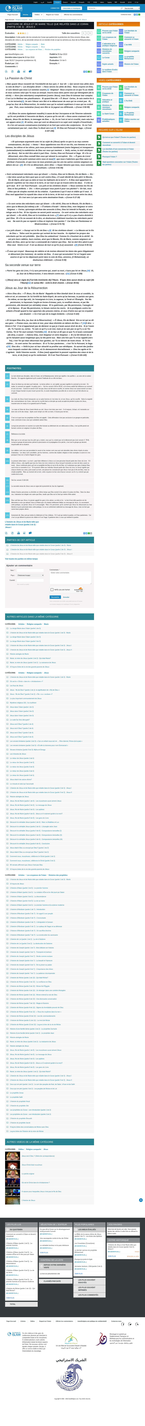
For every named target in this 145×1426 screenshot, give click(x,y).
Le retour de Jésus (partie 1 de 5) (22, 758)
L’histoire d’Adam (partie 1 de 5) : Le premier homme (29, 888)
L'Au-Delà (128, 101)
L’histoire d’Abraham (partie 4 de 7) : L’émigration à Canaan (31, 922)
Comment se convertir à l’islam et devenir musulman (119, 143)
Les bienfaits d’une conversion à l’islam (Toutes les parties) (118, 150)
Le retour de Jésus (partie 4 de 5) (22, 771)
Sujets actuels (107, 64)
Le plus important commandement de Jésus (25, 698)
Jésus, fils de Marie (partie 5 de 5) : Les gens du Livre (29, 818)
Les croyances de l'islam (34, 49)
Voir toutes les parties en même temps (21, 559)
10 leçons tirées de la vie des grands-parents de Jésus (29, 667)
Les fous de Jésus (16, 685)
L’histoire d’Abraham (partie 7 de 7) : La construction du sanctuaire (34, 935)
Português (81, 2)
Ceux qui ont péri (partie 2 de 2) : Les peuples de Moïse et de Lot (33, 1088)
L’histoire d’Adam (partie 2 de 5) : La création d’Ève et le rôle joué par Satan (37, 892)
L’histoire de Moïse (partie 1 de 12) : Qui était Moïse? (29, 978)
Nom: (13, 570)
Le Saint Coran (108, 114)
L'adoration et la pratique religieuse (109, 45)
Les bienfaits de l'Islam (130, 88)
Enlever (137, 1251)
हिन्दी (116, 2)
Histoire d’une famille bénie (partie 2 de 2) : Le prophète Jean (32, 1033)
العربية (42, 2)
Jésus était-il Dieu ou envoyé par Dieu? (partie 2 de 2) (29, 852)
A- (83, 33)
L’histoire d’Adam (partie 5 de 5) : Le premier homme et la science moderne (37, 905)
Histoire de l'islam (131, 64)
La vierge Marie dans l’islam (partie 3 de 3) (25, 641)
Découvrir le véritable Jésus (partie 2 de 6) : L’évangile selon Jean (33, 826)
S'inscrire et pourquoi (71, 8)
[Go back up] (141, 1200)
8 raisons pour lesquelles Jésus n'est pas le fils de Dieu (41, 1191)
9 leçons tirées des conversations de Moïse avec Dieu (29, 1127)
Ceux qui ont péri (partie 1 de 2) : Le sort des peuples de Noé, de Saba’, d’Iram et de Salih (42, 1084)
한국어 (130, 2)
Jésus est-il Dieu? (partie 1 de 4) (21, 724)
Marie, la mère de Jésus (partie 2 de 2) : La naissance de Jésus (33, 662)
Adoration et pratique (107, 101)
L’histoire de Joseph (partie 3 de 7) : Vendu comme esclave (31, 956)
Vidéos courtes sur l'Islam (131, 120)
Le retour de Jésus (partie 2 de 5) (22, 762)
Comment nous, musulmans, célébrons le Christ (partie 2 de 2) (32, 861)
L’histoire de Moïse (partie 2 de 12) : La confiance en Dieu (31, 982)
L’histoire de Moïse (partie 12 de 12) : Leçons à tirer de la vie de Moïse (35, 1024)
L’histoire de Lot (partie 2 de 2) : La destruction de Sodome (31, 943)
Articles (25, 14)
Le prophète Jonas (16, 1093)
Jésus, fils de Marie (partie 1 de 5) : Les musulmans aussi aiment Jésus (35, 801)
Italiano (102, 2)
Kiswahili (122, 2)
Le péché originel (28, 1174)
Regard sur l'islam (52, 14)
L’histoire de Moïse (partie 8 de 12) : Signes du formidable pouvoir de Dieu (36, 1007)
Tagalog (109, 2)
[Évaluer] (6, 71)
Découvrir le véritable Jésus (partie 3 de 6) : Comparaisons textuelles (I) (36, 831)
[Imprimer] (18, 71)
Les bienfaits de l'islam (130, 32)
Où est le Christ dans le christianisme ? (36, 1182)
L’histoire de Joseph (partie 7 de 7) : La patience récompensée (32, 973)
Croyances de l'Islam (107, 94)
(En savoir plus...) (12, 1239)
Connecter (55, 8)
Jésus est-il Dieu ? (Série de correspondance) (38, 1156)
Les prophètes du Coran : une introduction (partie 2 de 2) (30, 1114)
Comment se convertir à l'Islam (131, 94)
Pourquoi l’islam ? (110, 157)
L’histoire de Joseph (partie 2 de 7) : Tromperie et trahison (31, 952)
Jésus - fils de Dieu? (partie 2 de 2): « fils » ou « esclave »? (31, 694)
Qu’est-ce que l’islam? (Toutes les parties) (119, 137)
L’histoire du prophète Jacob (20, 1123)
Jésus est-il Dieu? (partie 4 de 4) (21, 737)
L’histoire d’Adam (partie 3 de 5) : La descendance (28, 896)
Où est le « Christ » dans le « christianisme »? (26, 681)
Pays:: (13, 575)
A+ (90, 33)
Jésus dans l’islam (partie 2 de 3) (22, 711)
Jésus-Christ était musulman (32, 1165)
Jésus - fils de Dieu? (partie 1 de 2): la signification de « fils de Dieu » (34, 690)
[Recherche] (122, 8)
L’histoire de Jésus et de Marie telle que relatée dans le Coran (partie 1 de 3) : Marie (40, 545)
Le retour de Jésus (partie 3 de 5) (22, 767)
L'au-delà (128, 45)
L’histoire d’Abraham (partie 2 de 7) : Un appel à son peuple (31, 913)
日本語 (95, 2)
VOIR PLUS (10, 1298)
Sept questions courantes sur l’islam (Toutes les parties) (120, 163)
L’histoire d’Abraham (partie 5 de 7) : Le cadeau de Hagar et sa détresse (36, 926)
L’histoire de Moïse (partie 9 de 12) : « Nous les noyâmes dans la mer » (35, 1012)
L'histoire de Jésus (28, 1200)
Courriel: (12, 580)
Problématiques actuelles (108, 120)
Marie (30, 19)
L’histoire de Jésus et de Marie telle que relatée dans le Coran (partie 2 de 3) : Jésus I (22, 524)
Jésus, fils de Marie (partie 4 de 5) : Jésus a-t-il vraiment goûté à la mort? (36, 814)
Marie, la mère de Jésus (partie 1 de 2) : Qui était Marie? (30, 658)
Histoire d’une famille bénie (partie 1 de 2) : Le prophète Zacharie (33, 1029)
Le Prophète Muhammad (129, 114)
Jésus (43, 47)
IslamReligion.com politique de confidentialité (92, 1321)
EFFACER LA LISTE (133, 1256)
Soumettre (55, 597)
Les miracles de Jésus (18, 754)
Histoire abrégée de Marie (19, 654)
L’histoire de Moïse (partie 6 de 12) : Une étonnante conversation (33, 999)
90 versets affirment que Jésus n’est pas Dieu (26, 865)
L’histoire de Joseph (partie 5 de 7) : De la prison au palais (31, 965)
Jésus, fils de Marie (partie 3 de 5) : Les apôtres (27, 809)
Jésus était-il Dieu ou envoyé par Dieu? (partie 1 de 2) (29, 848)
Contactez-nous (126, 14)
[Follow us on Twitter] (130, 1324)
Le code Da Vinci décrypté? (20, 720)
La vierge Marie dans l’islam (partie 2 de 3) (25, 637)
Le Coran (106, 57)
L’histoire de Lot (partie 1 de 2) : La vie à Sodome (27, 939)
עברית (136, 2)
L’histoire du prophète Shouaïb (21, 1118)
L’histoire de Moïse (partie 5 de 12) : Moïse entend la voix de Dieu (33, 995)
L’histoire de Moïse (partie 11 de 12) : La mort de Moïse (30, 1020)
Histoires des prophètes (52, 49)
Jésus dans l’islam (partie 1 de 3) (22, 707)
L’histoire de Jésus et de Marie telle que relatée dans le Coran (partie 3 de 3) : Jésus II (41, 554)
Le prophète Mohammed (129, 58)
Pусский (73, 2)
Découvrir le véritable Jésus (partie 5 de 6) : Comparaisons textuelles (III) (36, 839)
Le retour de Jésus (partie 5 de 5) (22, 775)
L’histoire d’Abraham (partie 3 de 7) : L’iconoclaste (28, 918)
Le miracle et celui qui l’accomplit (22, 784)
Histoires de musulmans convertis (107, 51)
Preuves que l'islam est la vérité (110, 32)
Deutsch (65, 2)
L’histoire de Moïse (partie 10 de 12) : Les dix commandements (32, 1016)
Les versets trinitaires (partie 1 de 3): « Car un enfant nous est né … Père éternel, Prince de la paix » (46, 741)
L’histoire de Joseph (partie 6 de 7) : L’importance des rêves (31, 969)
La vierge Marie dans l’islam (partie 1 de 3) (25, 628)
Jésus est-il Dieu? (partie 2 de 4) (21, 728)
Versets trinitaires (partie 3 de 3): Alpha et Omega (27, 750)
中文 (89, 2)
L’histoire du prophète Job (19, 1106)
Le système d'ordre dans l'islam (109, 70)
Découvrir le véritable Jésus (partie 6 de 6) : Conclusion (30, 843)
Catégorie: (10, 44)
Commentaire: (55, 570)
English (36, 2)
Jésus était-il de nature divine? (21, 779)
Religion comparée (21, 19)
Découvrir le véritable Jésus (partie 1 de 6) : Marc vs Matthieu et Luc (34, 822)
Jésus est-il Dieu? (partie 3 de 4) (21, 732)
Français (57, 2)
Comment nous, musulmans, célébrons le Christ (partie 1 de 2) (32, 856)
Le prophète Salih (16, 1097)
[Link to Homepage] (13, 8)
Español (49, 2)
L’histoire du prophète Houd (20, 1101)
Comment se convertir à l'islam (131, 38)
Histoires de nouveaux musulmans (107, 107)
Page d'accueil (13, 14)
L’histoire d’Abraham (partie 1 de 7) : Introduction (27, 909)
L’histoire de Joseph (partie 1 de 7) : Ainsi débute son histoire (32, 948)
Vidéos (37, 14)
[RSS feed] (137, 1324)
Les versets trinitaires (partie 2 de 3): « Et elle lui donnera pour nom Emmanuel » (39, 745)
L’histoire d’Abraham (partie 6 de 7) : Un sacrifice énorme (30, 931)
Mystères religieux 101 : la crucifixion (23, 703)
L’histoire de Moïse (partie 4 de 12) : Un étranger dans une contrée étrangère (37, 990)
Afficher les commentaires (73, 14)
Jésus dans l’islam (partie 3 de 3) (22, 715)
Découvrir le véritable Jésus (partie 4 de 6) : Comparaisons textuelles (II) (36, 835)
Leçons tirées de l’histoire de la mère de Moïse (27, 1131)
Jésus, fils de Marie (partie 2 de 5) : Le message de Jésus (31, 805)
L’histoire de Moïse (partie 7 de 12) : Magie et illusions (29, 1003)
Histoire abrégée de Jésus (19, 796)
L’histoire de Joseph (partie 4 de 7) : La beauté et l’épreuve (31, 960)
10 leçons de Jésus (17, 884)
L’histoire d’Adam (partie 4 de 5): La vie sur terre (27, 901)
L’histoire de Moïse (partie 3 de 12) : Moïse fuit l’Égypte (30, 986)
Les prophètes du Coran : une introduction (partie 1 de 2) (30, 1110)
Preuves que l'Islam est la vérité (110, 88)
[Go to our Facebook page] (123, 1324)
